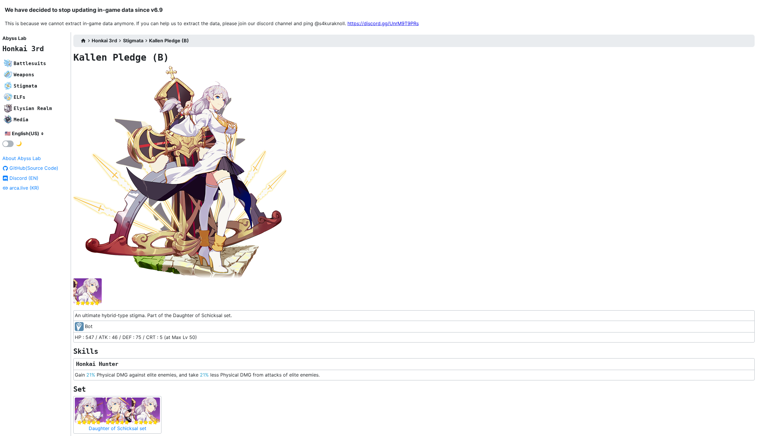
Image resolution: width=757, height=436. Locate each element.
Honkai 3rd (23, 49)
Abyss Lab (14, 38)
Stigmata (133, 40)
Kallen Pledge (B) (169, 40)
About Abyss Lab (21, 158)
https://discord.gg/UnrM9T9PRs (383, 23)
